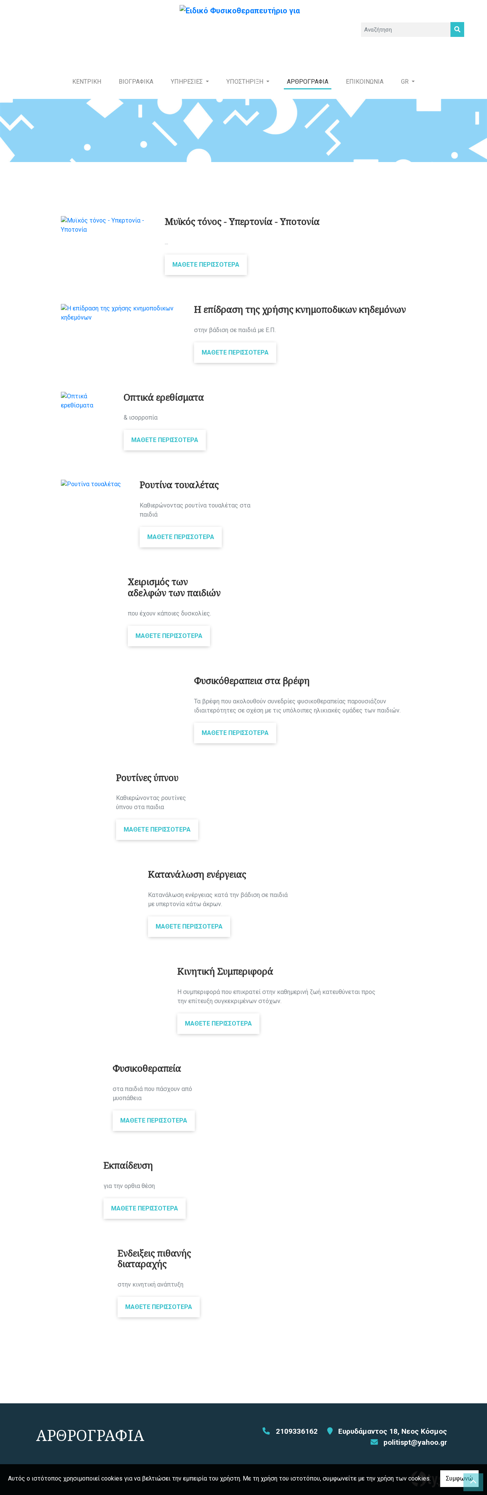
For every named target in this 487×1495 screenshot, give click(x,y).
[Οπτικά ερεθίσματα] (86, 401)
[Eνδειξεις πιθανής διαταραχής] (83, 1252)
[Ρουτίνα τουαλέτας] (94, 484)
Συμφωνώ (459, 1478)
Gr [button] (405, 81)
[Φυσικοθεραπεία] (81, 1067)
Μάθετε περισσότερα (205, 264)
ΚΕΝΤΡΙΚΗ (86, 81)
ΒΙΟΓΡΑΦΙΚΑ (136, 81)
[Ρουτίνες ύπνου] (83, 776)
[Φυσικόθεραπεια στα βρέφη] (122, 679)
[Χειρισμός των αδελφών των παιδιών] (88, 580)
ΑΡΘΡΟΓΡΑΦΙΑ (307, 81)
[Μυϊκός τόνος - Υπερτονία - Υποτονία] (107, 225)
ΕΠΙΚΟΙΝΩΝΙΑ (365, 81)
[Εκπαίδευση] (76, 1164)
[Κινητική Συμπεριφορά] (113, 970)
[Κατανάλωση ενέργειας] (99, 873)
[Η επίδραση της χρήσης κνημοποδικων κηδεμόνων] (122, 313)
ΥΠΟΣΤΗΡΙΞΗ (245, 81)
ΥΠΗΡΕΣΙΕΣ (187, 81)
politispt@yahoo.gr (415, 1442)
